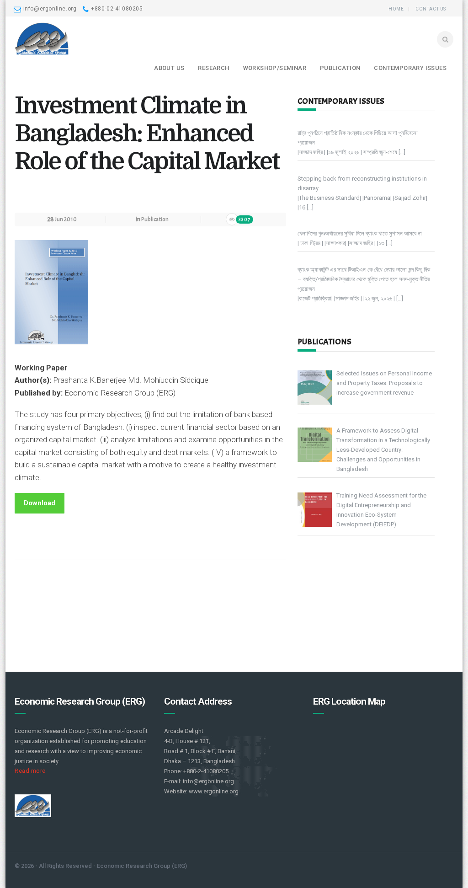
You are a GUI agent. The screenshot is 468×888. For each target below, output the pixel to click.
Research (213, 67)
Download (39, 503)
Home (396, 8)
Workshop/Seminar (274, 67)
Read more (30, 770)
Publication (340, 67)
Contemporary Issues (410, 67)
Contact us (430, 8)
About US (169, 67)
